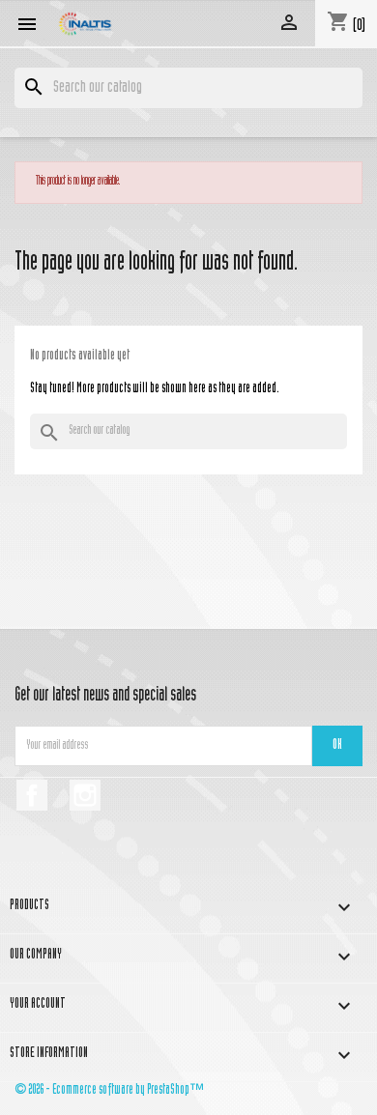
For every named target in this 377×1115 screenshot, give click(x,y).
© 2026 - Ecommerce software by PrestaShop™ (109, 1090)
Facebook (31, 795)
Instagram (85, 795)
